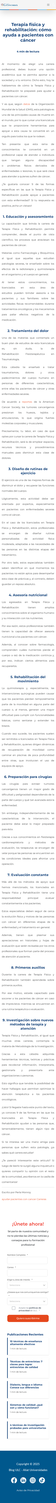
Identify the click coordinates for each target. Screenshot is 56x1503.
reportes (27, 401)
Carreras (41, 1199)
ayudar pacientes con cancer (19, 1199)
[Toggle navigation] (47, 4)
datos (26, 104)
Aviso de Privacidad (28, 1490)
